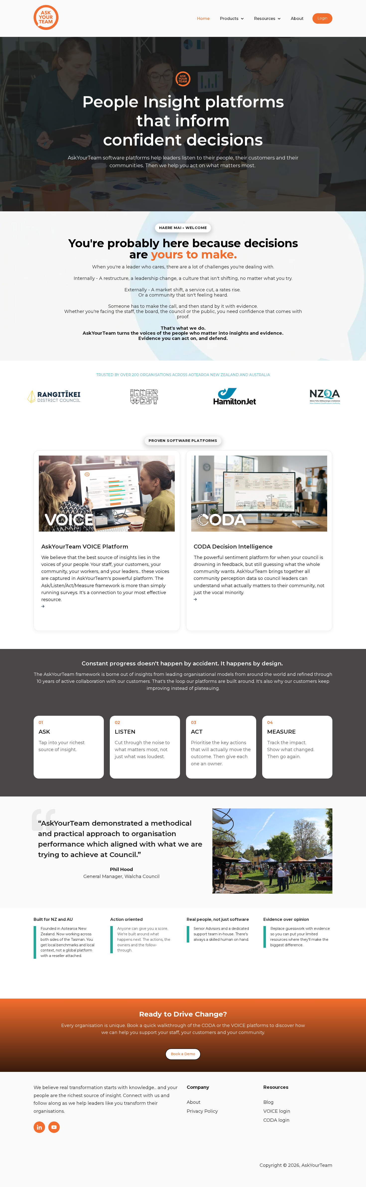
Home (203, 18)
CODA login (276, 1120)
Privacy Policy (202, 1111)
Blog (268, 1102)
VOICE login (276, 1111)
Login (322, 18)
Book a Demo (183, 1054)
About (297, 18)
